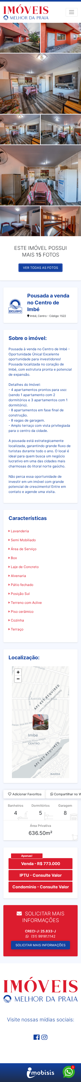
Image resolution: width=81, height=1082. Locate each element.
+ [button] (18, 672)
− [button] (18, 679)
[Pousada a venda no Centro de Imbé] (40, 722)
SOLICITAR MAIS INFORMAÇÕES (40, 945)
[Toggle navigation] (72, 12)
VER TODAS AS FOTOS (40, 267)
